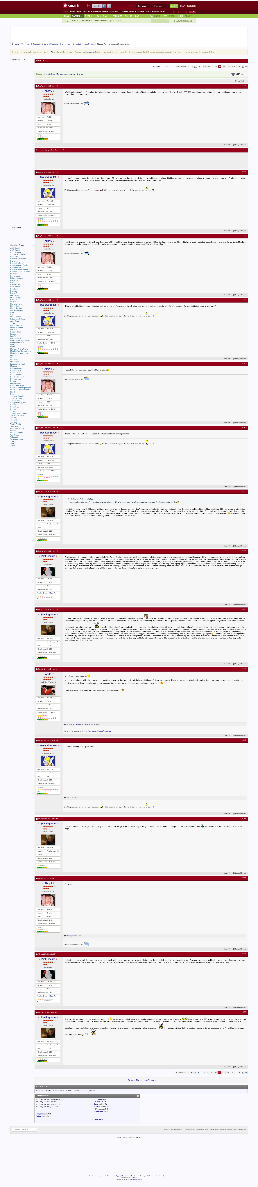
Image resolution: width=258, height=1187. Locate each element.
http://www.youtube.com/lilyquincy (98, 731)
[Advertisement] (86, 160)
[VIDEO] (97, 1107)
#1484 (244, 954)
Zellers (13, 446)
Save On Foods (16, 398)
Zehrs (12, 444)
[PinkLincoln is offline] (48, 571)
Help (182, 6)
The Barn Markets (17, 416)
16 (49, 131)
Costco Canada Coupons (20, 272)
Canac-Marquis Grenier (19, 265)
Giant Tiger (14, 295)
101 (228, 66)
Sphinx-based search (136, 1179)
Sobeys (13, 405)
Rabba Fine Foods (17, 385)
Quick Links (114, 21)
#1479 (244, 609)
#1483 (244, 878)
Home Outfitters (16, 310)
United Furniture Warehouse (16, 434)
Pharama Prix (15, 370)
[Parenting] (186, 11)
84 (49, 215)
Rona (12, 394)
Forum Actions (100, 21)
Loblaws (13, 330)
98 (216, 66)
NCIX (12, 358)
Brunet (12, 261)
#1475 (244, 363)
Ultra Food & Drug (17, 428)
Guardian (13, 300)
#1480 (244, 669)
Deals (78, 11)
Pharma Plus (15, 373)
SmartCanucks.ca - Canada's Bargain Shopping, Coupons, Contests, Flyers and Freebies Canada (202, 1130)
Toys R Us (14, 426)
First (195, 67)
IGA (11, 315)
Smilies (97, 1102)
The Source (14, 422)
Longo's (13, 334)
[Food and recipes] (182, 11)
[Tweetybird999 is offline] (48, 193)
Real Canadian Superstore (20, 388)
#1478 (244, 551)
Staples (13, 409)
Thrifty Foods (15, 424)
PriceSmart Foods (17, 377)
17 (49, 712)
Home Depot (15, 306)
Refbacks (40, 1116)
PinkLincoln (48, 556)
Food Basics (15, 287)
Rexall (12, 392)
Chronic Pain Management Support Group (63, 74)
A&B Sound (14, 248)
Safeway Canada (17, 396)
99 (220, 66)
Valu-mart (14, 437)
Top (137, 16)
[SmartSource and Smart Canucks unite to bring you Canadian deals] (21, 233)
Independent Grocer (18, 319)
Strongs (13, 411)
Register (191, 6)
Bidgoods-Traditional (18, 259)
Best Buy (14, 257)
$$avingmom (48, 496)
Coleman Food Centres (19, 270)
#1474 (244, 300)
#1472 (244, 172)
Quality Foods (15, 383)
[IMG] (96, 1104)
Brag (157, 16)
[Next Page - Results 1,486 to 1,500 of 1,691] (239, 66)
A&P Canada (15, 250)
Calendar (74, 21)
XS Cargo (14, 441)
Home (72, 11)
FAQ (66, 21)
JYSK (12, 323)
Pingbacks (40, 1114)
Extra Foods (15, 276)
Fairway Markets (16, 278)
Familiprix (14, 280)
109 (233, 66)
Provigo (13, 381)
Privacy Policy (238, 1130)
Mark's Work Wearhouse (19, 340)
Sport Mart (14, 407)
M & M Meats (15, 338)
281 (239, 74)
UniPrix (13, 431)
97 (213, 66)
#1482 (244, 818)
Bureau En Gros (16, 263)
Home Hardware (16, 308)
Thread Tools (239, 81)
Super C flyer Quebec (18, 413)
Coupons (97, 11)
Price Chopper (15, 375)
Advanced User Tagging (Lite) (115, 1176)
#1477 (244, 491)
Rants (148, 11)
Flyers (105, 11)
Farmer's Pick (15, 285)
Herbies (13, 302)
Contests (124, 11)
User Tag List (40, 60)
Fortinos (13, 291)
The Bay (13, 418)
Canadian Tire (15, 267)
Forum (77, 16)
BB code (97, 1099)
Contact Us (166, 1130)
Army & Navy (15, 252)
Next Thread (149, 1080)
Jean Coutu (14, 321)
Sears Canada (15, 401)
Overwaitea (14, 362)
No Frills (13, 360)
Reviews (140, 11)
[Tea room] (174, 11)
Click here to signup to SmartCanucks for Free (51, 150)
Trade (189, 16)
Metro (12, 347)
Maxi (12, 345)
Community (85, 21)
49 (205, 66)
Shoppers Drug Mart (18, 403)
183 (50, 534)
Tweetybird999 (48, 177)
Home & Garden (158, 11)
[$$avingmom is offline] (48, 512)
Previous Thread (135, 1080)
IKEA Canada (15, 317)
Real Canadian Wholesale (20, 390)
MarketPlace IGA (17, 343)
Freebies (114, 11)
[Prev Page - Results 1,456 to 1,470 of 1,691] (199, 66)
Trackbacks (98, 1111)
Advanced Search (184, 21)
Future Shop (15, 293)
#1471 (244, 86)
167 (50, 593)
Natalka (78, 724)
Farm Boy (14, 282)
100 (224, 66)
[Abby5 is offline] (48, 108)
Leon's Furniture (16, 328)
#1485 (244, 1012)
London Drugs (15, 332)
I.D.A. (12, 313)
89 (209, 66)
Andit (48, 674)
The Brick (14, 420)
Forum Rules (97, 1120)
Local (172, 16)
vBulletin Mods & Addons (132, 1176)
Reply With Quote (240, 145)
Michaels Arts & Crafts (19, 349)
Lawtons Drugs (16, 325)
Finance (132, 11)
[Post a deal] (192, 11)
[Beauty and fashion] (178, 11)
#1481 (244, 740)
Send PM (227, 145)
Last (243, 67)
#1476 (244, 427)
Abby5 (48, 91)
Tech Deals (87, 11)
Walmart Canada (16, 439)
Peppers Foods (16, 368)
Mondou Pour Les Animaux (20, 351)
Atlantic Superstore (17, 254)
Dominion (14, 274)
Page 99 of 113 (183, 66)
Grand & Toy (15, 297)
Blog (67, 16)
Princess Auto (15, 379)
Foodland (13, 289)
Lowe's (13, 336)
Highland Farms (16, 304)
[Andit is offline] (48, 689)
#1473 (244, 235)
